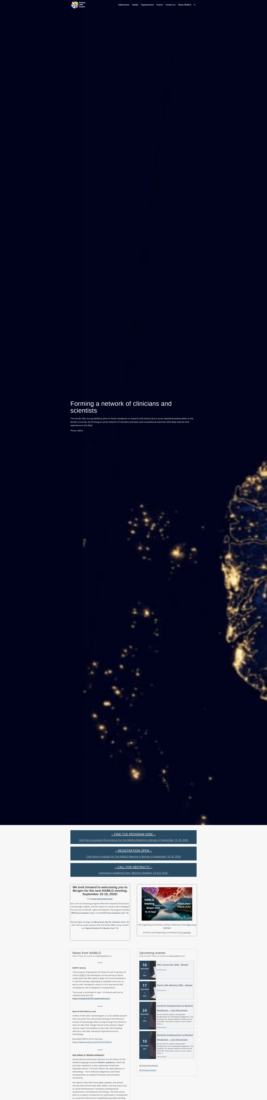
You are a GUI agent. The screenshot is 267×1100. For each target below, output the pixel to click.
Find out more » (162, 970)
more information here (102, 899)
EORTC (83, 975)
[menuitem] (124, 4)
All (140, 1070)
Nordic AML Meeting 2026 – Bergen (175, 985)
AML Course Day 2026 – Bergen (172, 964)
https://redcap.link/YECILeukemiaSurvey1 (91, 998)
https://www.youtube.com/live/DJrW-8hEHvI (92, 1042)
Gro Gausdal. (185, 932)
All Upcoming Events (148, 1065)
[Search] (195, 4)
